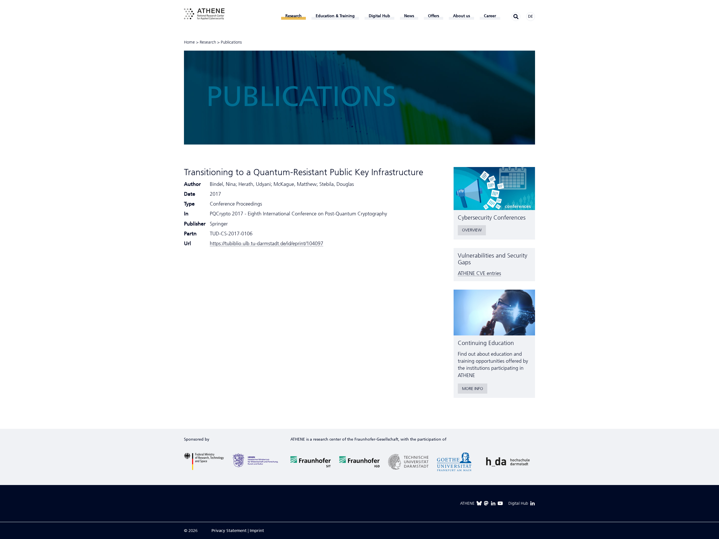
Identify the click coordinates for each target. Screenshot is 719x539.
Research (208, 42)
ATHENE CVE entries (479, 273)
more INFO (472, 388)
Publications (231, 42)
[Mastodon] (486, 503)
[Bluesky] (479, 503)
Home (189, 42)
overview (472, 230)
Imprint (257, 530)
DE (530, 16)
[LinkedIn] (493, 503)
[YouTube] (500, 503)
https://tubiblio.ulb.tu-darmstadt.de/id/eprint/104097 (266, 243)
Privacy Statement (229, 530)
